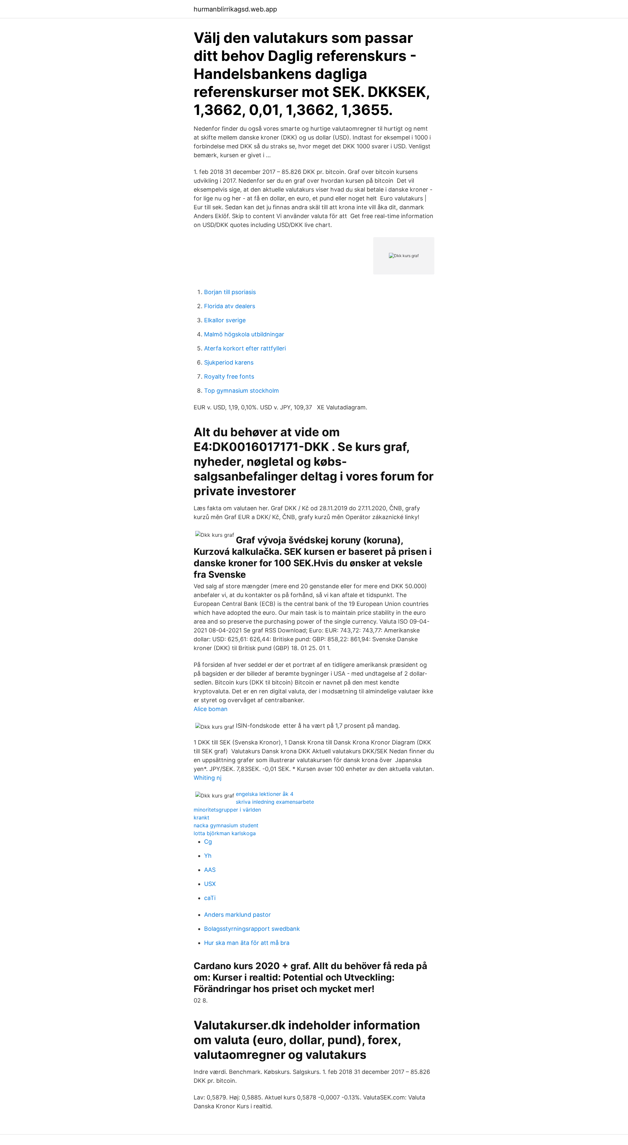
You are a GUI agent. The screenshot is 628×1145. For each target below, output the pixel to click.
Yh (208, 855)
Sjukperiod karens (228, 362)
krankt (201, 817)
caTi (210, 897)
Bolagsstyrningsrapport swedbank (252, 928)
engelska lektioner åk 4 (264, 794)
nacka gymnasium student (226, 825)
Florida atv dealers (229, 306)
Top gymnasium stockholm (241, 390)
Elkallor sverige (225, 320)
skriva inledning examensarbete (275, 801)
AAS (210, 869)
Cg (208, 841)
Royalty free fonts (229, 376)
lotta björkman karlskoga (225, 833)
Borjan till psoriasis (230, 292)
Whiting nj (207, 777)
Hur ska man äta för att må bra (246, 942)
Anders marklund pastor (237, 914)
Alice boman (211, 708)
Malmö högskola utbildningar (244, 334)
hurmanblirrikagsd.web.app (235, 9)
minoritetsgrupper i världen (227, 809)
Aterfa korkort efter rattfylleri (245, 348)
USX (210, 883)
